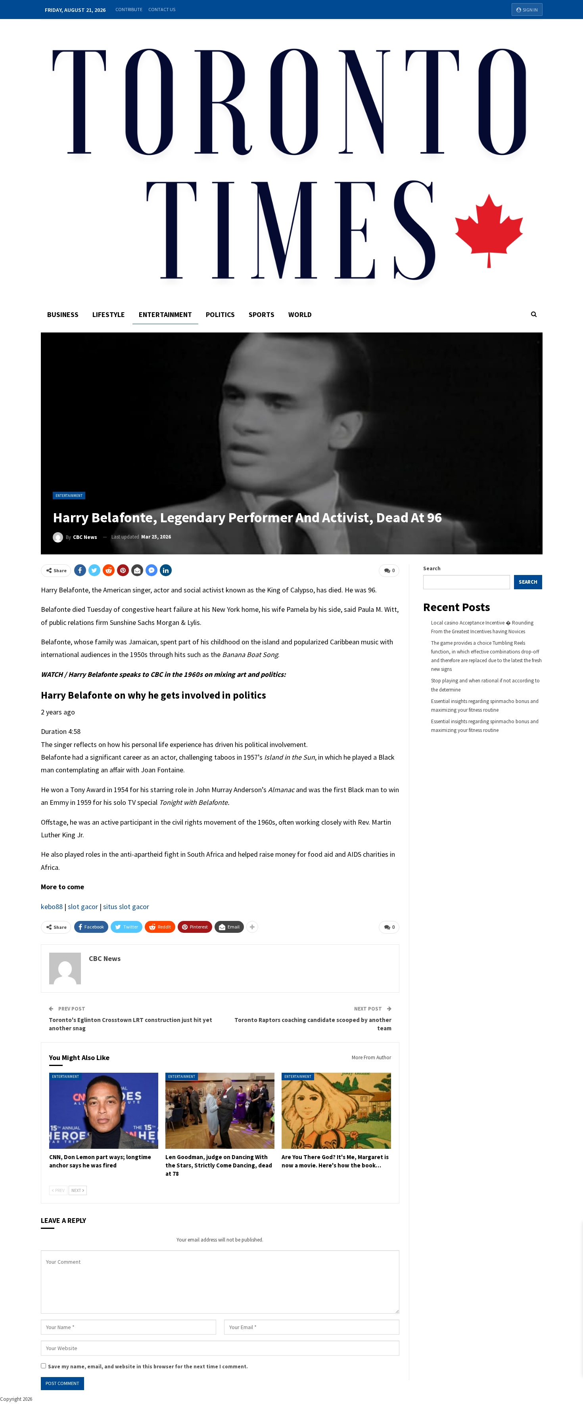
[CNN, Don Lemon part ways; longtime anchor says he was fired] (103, 1111)
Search (432, 568)
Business (63, 314)
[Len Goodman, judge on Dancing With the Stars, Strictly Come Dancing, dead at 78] (219, 1111)
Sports (261, 314)
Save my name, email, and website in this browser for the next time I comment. (148, 1366)
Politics (220, 314)
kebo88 (52, 906)
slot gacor (83, 906)
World (300, 314)
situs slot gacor (126, 906)
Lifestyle (108, 314)
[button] (220, 713)
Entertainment (165, 314)
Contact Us (161, 9)
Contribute (128, 9)
